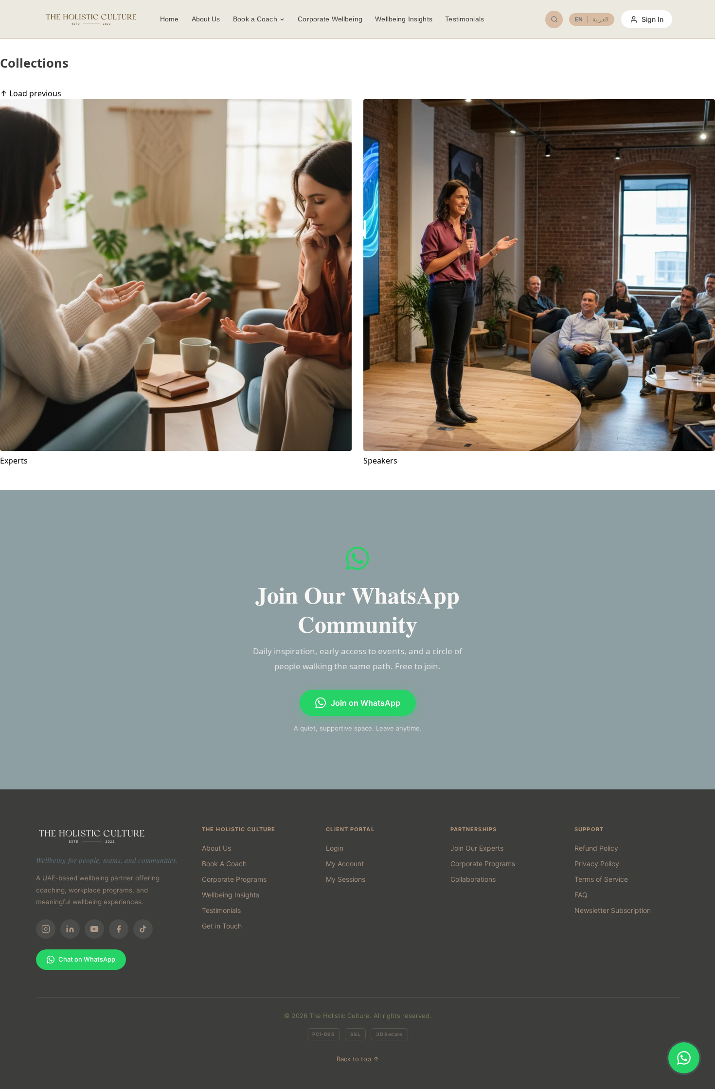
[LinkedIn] (70, 929)
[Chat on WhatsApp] (683, 1057)
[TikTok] (143, 929)
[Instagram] (45, 929)
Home (169, 19)
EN (579, 19)
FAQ (581, 895)
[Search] (554, 19)
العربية (600, 19)
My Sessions (345, 879)
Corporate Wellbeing (330, 19)
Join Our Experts (476, 848)
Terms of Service (601, 879)
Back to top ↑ (358, 1059)
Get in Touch (222, 926)
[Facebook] (118, 929)
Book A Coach (224, 863)
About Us (206, 19)
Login (334, 848)
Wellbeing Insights (403, 19)
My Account (345, 863)
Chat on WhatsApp (86, 959)
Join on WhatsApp (365, 703)
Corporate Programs (234, 879)
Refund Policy (596, 848)
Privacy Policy (596, 863)
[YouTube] (94, 929)
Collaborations (473, 879)
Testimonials (464, 19)
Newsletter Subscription (612, 910)
